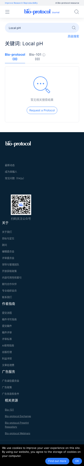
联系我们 (7, 297)
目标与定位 (8, 238)
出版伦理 (7, 352)
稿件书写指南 (9, 319)
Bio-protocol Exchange (18, 416)
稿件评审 (7, 332)
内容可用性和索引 (12, 277)
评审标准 (7, 339)
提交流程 (7, 312)
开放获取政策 (9, 271)
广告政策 (7, 387)
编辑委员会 (8, 251)
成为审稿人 (11, 171)
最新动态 (10, 165)
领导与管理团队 (10, 264)
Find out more (57, 461)
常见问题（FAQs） (15, 178)
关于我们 (7, 232)
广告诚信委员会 (10, 380)
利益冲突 (7, 358)
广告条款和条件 (10, 393)
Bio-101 (9, 409)
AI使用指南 (8, 345)
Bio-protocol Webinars (17, 433)
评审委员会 (8, 258)
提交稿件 (7, 326)
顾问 (4, 245)
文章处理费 (8, 365)
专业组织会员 (9, 290)
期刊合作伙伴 (9, 284)
